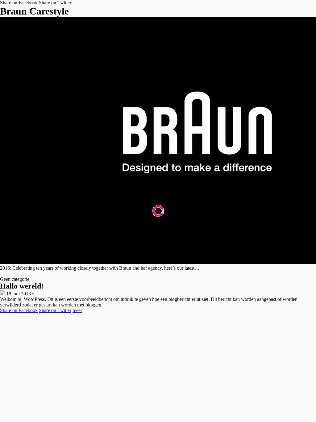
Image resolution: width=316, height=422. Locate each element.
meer (77, 310)
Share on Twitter (55, 2)
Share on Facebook (19, 2)
